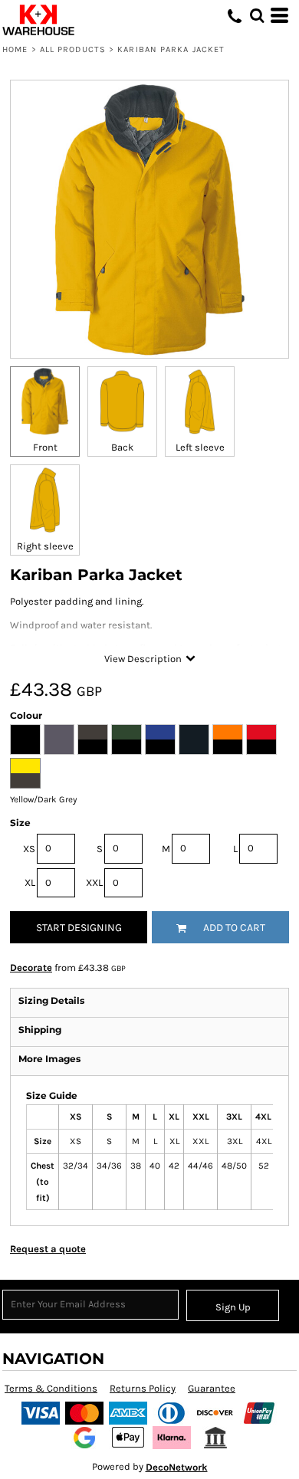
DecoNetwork (177, 1467)
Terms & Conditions (51, 1388)
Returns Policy (143, 1388)
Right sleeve (45, 546)
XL (30, 882)
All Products (73, 49)
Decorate (31, 967)
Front (45, 447)
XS (29, 848)
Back (122, 447)
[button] (256, 15)
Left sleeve (200, 447)
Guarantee (211, 1388)
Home (15, 49)
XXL (94, 882)
